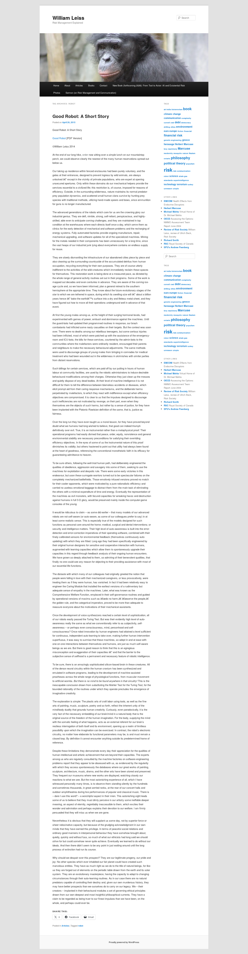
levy (165, 149)
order (85, 154)
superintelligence (181, 180)
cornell (167, 122)
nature (185, 153)
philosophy (180, 157)
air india (167, 109)
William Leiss (68, 17)
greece (186, 140)
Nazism (192, 153)
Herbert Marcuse (184, 144)
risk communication (181, 171)
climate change (172, 114)
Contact (103, 85)
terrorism (182, 184)
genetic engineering (173, 140)
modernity (168, 153)
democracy (186, 122)
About (67, 85)
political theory (174, 163)
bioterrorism (177, 109)
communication (172, 118)
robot (80, 925)
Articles (79, 85)
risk (168, 169)
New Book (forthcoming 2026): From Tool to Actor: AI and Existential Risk (149, 85)
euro (166, 131)
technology (170, 184)
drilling (167, 127)
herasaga (169, 144)
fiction (180, 131)
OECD (167, 218)
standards (168, 180)
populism (190, 163)
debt (178, 122)
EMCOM (168, 201)
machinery (172, 149)
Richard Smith (171, 240)
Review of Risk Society (176, 229)
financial (188, 131)
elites (173, 127)
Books (91, 85)
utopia (176, 188)
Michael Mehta (171, 211)
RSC (166, 243)
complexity (186, 118)
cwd (172, 122)
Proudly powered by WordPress (124, 942)
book (187, 108)
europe (173, 131)
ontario (167, 158)
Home (56, 85)
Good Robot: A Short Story (80, 116)
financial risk (173, 135)
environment (184, 127)
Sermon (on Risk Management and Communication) (91, 92)
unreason (168, 188)
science (173, 176)
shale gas (183, 176)
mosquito (177, 153)
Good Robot (59, 138)
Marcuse (184, 148)
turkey (190, 184)
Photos (56, 92)
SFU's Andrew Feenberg (176, 247)
